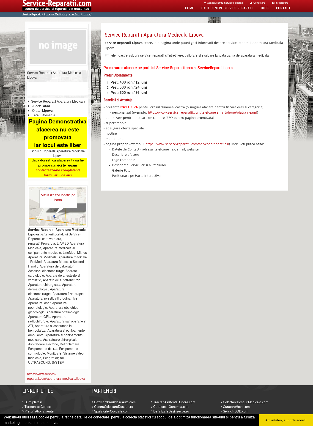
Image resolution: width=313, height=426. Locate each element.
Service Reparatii (31, 14)
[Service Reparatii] (56, 6)
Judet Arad (74, 14)
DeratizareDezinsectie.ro (170, 411)
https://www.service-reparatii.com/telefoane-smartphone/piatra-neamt (202, 112)
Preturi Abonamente (39, 411)
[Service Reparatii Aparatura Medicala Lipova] (57, 46)
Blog (265, 8)
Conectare (259, 2)
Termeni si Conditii (37, 406)
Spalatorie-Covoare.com (111, 411)
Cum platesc (33, 402)
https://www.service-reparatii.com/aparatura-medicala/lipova (56, 376)
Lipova (86, 14)
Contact (283, 8)
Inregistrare (281, 2)
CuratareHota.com (236, 406)
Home (189, 8)
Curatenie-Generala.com (170, 406)
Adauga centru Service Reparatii (225, 2)
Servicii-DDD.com (235, 411)
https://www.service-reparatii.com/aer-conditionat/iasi (187, 144)
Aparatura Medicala (55, 14)
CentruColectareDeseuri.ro (113, 406)
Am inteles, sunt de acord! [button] (286, 420)
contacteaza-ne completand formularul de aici (58, 172)
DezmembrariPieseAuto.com (114, 402)
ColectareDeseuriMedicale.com (245, 402)
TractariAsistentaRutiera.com (173, 402)
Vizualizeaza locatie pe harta (58, 197)
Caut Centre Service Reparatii (227, 8)
